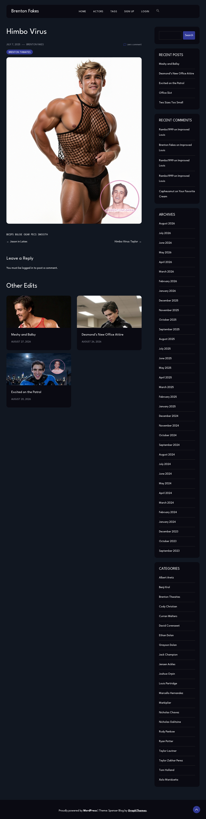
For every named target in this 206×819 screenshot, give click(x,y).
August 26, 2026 (91, 342)
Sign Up (129, 11)
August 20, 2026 (21, 399)
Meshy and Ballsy (23, 334)
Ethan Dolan (166, 635)
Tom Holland (166, 770)
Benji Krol (164, 587)
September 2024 (169, 445)
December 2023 (168, 531)
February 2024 (168, 512)
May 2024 (165, 483)
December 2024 (168, 416)
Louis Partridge (168, 683)
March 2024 (166, 502)
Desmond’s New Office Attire (102, 334)
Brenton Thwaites (20, 52)
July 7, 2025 (13, 44)
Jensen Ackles (167, 664)
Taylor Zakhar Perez (171, 760)
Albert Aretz (166, 577)
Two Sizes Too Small (171, 102)
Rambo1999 (166, 129)
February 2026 (168, 281)
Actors (98, 11)
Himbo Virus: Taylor (126, 241)
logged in (27, 268)
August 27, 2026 (21, 342)
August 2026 (167, 223)
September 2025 (169, 329)
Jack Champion (168, 654)
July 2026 (165, 233)
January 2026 (167, 291)
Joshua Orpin (167, 674)
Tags (113, 11)
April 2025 (165, 377)
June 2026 (165, 243)
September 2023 (169, 551)
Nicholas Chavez (169, 712)
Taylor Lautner (168, 751)
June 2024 (165, 474)
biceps (10, 235)
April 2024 (165, 493)
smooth (43, 235)
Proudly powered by (78, 810)
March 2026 (166, 271)
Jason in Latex (18, 241)
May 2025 (165, 368)
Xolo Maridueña (168, 779)
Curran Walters (168, 616)
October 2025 (168, 319)
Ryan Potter (166, 741)
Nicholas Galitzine (170, 722)
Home (82, 11)
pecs (34, 235)
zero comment (134, 44)
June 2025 (165, 358)
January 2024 (167, 522)
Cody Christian (168, 606)
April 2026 (165, 262)
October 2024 (168, 435)
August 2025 (167, 339)
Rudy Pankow (167, 731)
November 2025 (169, 310)
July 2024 (165, 464)
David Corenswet (169, 625)
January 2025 (167, 406)
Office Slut (165, 93)
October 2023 (167, 541)
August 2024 (167, 454)
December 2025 (168, 300)
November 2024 (169, 425)
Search (189, 35)
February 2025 (168, 397)
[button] (158, 11)
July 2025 (165, 348)
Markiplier (165, 703)
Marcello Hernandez (171, 693)
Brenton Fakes (25, 11)
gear (27, 235)
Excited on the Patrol (26, 392)
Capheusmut (166, 191)
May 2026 (165, 252)
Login (145, 11)
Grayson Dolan (168, 645)
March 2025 (166, 387)
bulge (18, 235)
